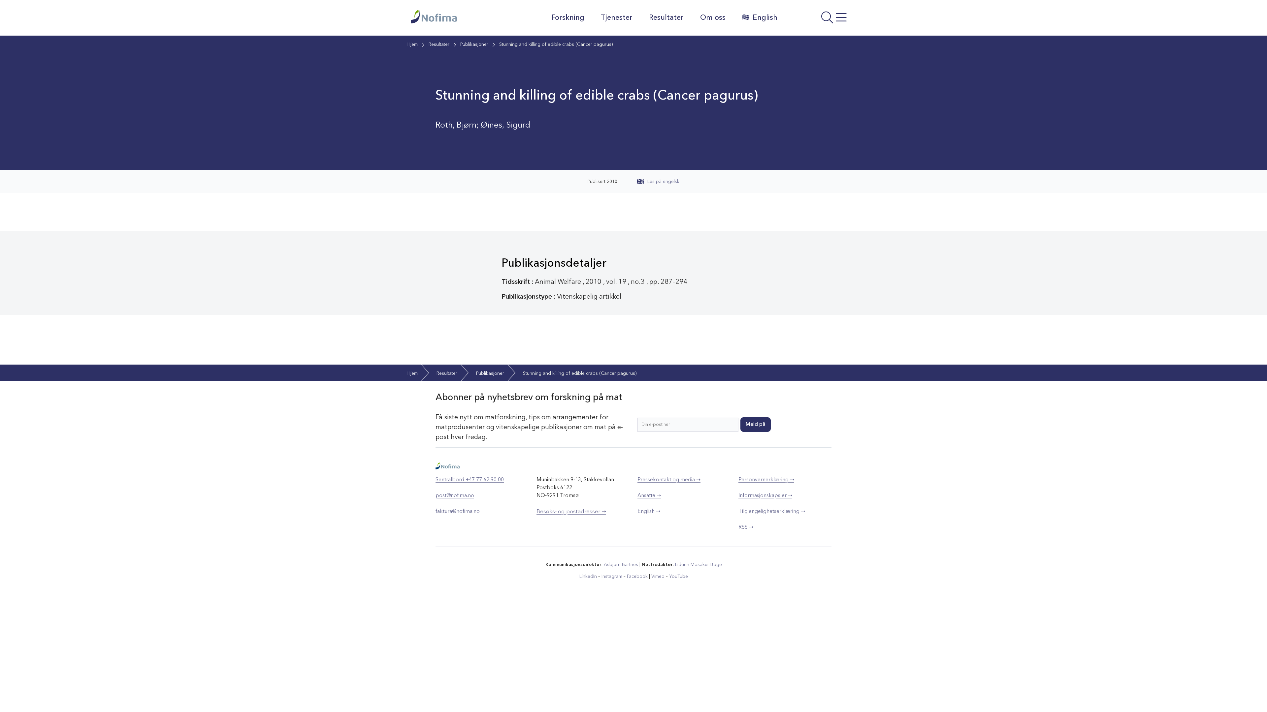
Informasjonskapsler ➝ (765, 495)
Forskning (567, 17)
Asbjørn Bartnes (621, 564)
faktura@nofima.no (458, 511)
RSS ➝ (745, 527)
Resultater (666, 17)
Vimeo (658, 576)
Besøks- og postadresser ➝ (571, 512)
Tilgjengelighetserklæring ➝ (771, 511)
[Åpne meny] (820, 19)
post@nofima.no (455, 495)
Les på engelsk (663, 181)
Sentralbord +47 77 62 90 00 (470, 480)
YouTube (678, 576)
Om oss (713, 17)
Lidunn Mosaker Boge (698, 564)
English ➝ (648, 511)
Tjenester (617, 17)
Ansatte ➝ (649, 495)
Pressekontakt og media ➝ (668, 480)
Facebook (637, 576)
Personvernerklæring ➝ (766, 480)
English (765, 17)
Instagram (611, 576)
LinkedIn (588, 576)
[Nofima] (461, 16)
